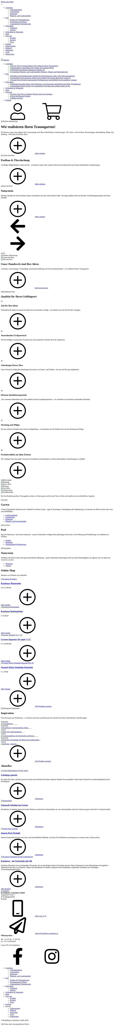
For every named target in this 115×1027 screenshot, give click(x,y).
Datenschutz (9, 54)
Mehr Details (6, 605)
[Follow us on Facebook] (18, 964)
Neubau (8, 540)
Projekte (13, 38)
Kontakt (8, 44)
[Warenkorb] (52, 119)
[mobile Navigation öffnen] (2, 58)
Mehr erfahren (40, 153)
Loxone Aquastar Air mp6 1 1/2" (16, 639)
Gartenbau (9, 8)
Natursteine (9, 26)
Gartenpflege (14, 12)
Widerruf (8, 48)
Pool (7, 18)
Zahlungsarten (10, 46)
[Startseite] (5, 60)
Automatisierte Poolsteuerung (20, 24)
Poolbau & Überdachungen (19, 20)
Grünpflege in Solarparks (14, 32)
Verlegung (13, 28)
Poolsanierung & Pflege (18, 22)
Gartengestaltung (16, 10)
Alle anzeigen (6, 889)
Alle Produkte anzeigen (43, 706)
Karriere (13, 40)
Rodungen (13, 14)
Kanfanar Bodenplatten (12, 611)
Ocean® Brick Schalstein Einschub (17, 667)
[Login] (18, 119)
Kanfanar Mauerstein (11, 583)
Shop (7, 34)
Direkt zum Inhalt (7, 2)
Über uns (8, 36)
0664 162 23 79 (40, 916)
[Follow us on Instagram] (52, 964)
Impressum (9, 50)
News (12, 42)
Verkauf (12, 30)
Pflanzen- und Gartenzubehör (20, 16)
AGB (7, 52)
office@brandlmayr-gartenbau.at (46, 933)
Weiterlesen (39, 799)
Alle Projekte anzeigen (43, 761)
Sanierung (9, 542)
